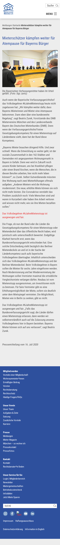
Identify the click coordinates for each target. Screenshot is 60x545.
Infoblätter (7, 493)
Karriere (6, 424)
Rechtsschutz (9, 393)
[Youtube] (25, 513)
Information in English (34, 529)
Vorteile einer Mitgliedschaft (15, 375)
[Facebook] (12, 513)
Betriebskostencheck (12, 489)
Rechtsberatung (10, 389)
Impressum (8, 521)
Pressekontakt (9, 447)
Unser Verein (9, 405)
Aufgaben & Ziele (10, 413)
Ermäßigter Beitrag (11, 382)
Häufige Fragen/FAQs (12, 397)
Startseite (16, 25)
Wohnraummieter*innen (13, 378)
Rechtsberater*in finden (13, 466)
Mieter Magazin (10, 439)
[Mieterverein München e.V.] (8, 8)
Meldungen (7, 25)
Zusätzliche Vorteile (12, 420)
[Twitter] (19, 513)
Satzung (6, 416)
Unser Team (8, 409)
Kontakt (6, 459)
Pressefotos (8, 451)
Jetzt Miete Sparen (11, 497)
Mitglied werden (10, 371)
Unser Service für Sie (12, 475)
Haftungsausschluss (24, 521)
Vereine (6, 386)
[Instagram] (5, 513)
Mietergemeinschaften (13, 486)
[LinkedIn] (32, 513)
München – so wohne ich (14, 443)
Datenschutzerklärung (13, 529)
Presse (6, 432)
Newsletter (8, 482)
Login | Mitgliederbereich (14, 478)
